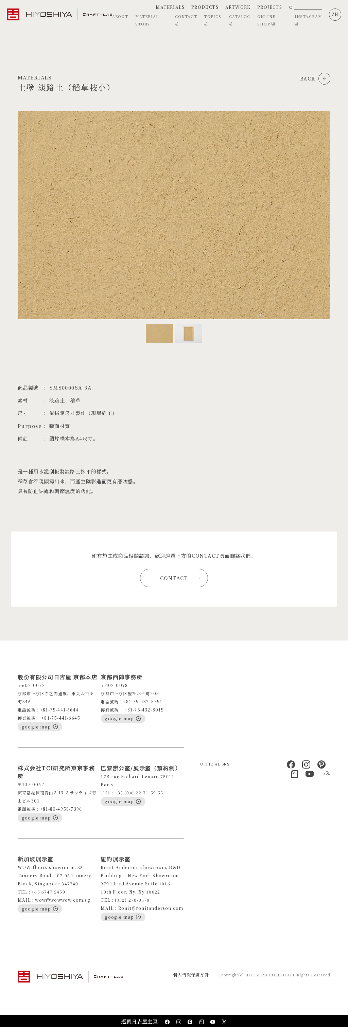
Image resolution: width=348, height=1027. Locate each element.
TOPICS (212, 16)
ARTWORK (237, 7)
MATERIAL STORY (147, 20)
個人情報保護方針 (191, 974)
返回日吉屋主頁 (139, 1021)
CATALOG (239, 16)
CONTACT (186, 16)
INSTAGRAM (308, 16)
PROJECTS (269, 7)
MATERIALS (170, 7)
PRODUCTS (205, 7)
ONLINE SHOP (266, 20)
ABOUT (120, 16)
